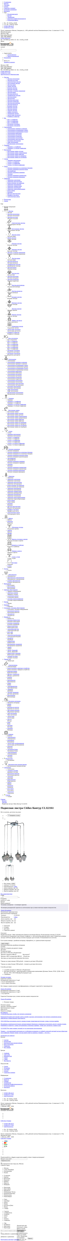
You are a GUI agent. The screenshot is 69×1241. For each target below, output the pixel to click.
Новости (6, 1079)
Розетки (9, 677)
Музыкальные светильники (15, 143)
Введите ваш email (6, 1159)
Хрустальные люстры (13, 83)
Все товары (7, 1047)
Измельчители (11, 779)
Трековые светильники (14, 160)
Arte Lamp (7, 1054)
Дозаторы (10, 776)
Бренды (6, 3)
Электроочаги (11, 737)
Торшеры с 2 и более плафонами (16, 148)
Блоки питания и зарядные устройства (18, 668)
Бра (5, 118)
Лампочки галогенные (13, 180)
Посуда (9, 719)
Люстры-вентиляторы (13, 103)
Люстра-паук (11, 98)
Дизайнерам (10, 17)
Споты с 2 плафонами (13, 163)
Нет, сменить (7, 36)
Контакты (7, 11)
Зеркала (9, 530)
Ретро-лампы (11, 190)
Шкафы (9, 533)
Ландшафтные (11, 171)
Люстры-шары (11, 85)
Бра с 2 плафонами (12, 121)
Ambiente (6, 1053)
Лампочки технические (14, 187)
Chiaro (6, 1057)
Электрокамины (12, 752)
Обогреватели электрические (15, 577)
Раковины (10, 785)
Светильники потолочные (14, 137)
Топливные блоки (12, 749)
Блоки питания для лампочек (15, 183)
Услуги (6, 568)
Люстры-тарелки (12, 109)
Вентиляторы (11, 586)
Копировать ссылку (15, 815)
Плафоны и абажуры (13, 116)
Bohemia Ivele (8, 1056)
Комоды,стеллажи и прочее (20, 539)
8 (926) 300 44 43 (5, 38)
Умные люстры (11, 86)
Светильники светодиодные (15, 139)
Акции (6, 201)
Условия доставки (6, 977)
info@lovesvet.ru (5, 74)
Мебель (10, 518)
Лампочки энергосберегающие (16, 189)
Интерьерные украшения (14, 644)
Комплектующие (12, 671)
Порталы (10, 746)
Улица (6, 166)
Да (2, 36)
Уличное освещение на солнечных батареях (19, 168)
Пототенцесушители (13, 773)
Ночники (10, 728)
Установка (7, 1068)
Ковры (9, 704)
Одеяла (9, 565)
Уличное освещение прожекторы (16, 175)
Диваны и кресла (17, 551)
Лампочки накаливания (14, 184)
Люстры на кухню (12, 80)
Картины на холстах (13, 707)
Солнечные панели (12, 595)
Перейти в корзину (9, 62)
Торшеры (6, 145)
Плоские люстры (12, 88)
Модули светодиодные (13, 193)
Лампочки (7, 178)
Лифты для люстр (12, 112)
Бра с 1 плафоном (12, 119)
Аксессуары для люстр (13, 115)
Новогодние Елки (12, 626)
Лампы (9, 647)
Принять (30, 1238)
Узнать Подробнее (6, 910)
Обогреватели (12, 574)
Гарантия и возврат (9, 1072)
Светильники (8, 127)
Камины (10, 734)
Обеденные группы (17, 527)
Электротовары (12, 665)
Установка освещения (10, 9)
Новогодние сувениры (13, 653)
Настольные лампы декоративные (17, 153)
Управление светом (13, 113)
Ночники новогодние (13, 620)
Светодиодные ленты (13, 196)
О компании (7, 2)
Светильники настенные (14, 134)
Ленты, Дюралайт (12, 650)
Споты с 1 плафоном (13, 162)
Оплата (6, 6)
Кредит (9, 15)
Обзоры (6, 1081)
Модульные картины (13, 710)
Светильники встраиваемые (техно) (17, 131)
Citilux (15, 886)
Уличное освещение (14, 449)
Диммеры (10, 689)
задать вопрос (5, 943)
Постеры (9, 725)
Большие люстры (12, 106)
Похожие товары (9, 1002)
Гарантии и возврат (9, 8)
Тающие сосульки (12, 656)
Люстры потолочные (13, 78)
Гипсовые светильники (14, 140)
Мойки (9, 782)
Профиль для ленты (13, 195)
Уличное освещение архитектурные (17, 169)
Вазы (8, 722)
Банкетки (10, 521)
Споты (6, 159)
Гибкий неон (11, 641)
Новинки (6, 605)
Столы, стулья (16, 557)
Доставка (6, 5)
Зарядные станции (12, 592)
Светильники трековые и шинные (17, 128)
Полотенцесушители (13, 611)
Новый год (7, 617)
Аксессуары (10, 716)
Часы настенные (12, 713)
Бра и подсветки (13, 338)
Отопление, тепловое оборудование (14, 608)
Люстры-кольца (11, 97)
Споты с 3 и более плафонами (16, 165)
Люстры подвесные (13, 101)
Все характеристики (6, 894)
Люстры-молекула (12, 94)
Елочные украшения (13, 623)
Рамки (9, 683)
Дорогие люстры (12, 110)
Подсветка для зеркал (13, 124)
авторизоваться (11, 54)
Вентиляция (7, 583)
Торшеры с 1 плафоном (14, 146)
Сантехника (7, 767)
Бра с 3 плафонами (12, 122)
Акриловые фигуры (13, 629)
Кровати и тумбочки (18, 545)
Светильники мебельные (14, 133)
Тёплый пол (10, 614)
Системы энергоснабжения (15, 599)
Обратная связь (14, 74)
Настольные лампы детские (15, 151)
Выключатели (11, 680)
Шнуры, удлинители (13, 674)
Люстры (6, 77)
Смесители (10, 791)
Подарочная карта (12, 14)
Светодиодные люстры (14, 82)
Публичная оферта (12, 20)
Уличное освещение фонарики (16, 177)
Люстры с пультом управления (16, 91)
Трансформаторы (12, 686)
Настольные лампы (14, 410)
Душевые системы (12, 770)
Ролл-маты (10, 788)
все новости (4, 1012)
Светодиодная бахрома (14, 635)
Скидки (8, 795)
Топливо (9, 755)
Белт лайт (10, 632)
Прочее (6, 602)
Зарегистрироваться (13, 56)
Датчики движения (12, 692)
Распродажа (7, 199)
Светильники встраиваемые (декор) (17, 130)
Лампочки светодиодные (14, 181)
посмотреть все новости (7, 1035)
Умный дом (7, 659)
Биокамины (10, 740)
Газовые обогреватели (13, 580)
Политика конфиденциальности (16, 18)
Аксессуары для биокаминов (15, 743)
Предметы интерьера (14, 701)
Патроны (10, 192)
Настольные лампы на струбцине (17, 157)
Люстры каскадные (13, 100)
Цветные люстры (12, 89)
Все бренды (7, 1060)
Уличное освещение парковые (16, 172)
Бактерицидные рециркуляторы (17, 764)
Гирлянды (10, 638)
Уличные (10, 174)
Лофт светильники (12, 142)
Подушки (14, 562)
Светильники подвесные (14, 136)
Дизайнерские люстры (13, 95)
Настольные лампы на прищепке (16, 156)
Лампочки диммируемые (14, 186)
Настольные (7, 149)
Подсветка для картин (13, 125)
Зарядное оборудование (11, 589)
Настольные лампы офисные (15, 154)
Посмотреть (7, 57)
